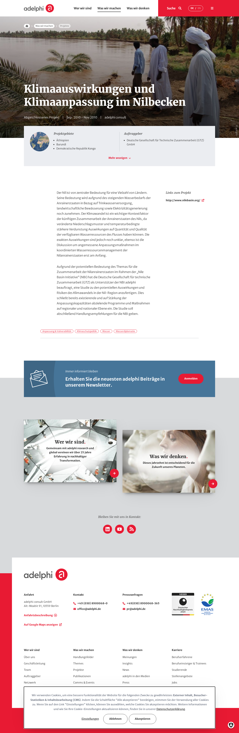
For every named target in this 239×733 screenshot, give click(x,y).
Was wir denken (138, 8)
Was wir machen (109, 8)
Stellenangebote (182, 676)
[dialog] (119, 708)
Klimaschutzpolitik (87, 331)
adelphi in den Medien (136, 676)
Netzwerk (30, 682)
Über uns (29, 657)
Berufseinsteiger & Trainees (189, 663)
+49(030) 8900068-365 (143, 603)
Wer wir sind (82, 8)
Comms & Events (83, 682)
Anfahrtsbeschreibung (38, 615)
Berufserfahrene (182, 657)
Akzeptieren (142, 718)
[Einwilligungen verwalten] (231, 725)
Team (27, 670)
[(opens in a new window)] (207, 614)
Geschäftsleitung (34, 663)
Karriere (177, 650)
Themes (78, 663)
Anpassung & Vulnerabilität (56, 331)
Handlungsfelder (83, 657)
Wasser (106, 331)
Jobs (174, 682)
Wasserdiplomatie (125, 331)
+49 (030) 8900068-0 (92, 603)
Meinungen (129, 657)
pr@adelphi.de (136, 609)
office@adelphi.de (89, 609)
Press (125, 682)
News (125, 670)
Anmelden (191, 378)
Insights (127, 663)
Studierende (179, 670)
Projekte (78, 670)
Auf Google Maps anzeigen (41, 624)
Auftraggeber (32, 676)
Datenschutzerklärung (170, 709)
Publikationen (82, 676)
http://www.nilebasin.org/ (183, 200)
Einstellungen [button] (90, 718)
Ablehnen (115, 718)
